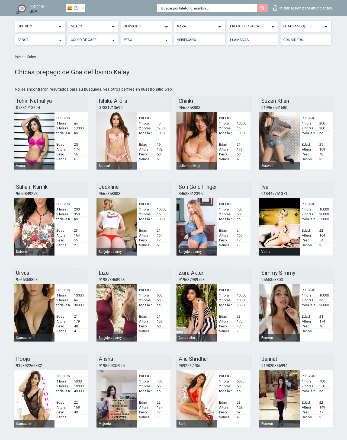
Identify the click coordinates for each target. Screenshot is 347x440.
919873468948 (112, 279)
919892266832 (29, 365)
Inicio (19, 57)
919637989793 (192, 279)
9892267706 (189, 365)
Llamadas (239, 40)
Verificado (186, 40)
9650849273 (27, 193)
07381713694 (28, 107)
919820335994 (112, 365)
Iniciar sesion (305, 8)
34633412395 (191, 193)
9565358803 (189, 107)
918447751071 (274, 193)
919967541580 (274, 107)
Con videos (293, 40)
